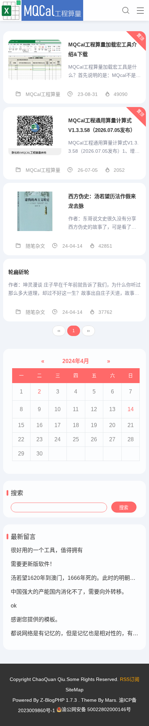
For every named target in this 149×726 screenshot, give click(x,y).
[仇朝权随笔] (74, 10)
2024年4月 (75, 361)
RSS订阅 (129, 679)
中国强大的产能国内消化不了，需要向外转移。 (69, 592)
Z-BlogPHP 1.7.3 (58, 700)
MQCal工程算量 (43, 94)
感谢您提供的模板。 (36, 619)
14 (131, 409)
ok (14, 606)
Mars (110, 700)
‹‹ (59, 330)
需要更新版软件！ (33, 564)
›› (88, 330)
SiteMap (74, 689)
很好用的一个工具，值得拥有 (47, 550)
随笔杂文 (35, 246)
